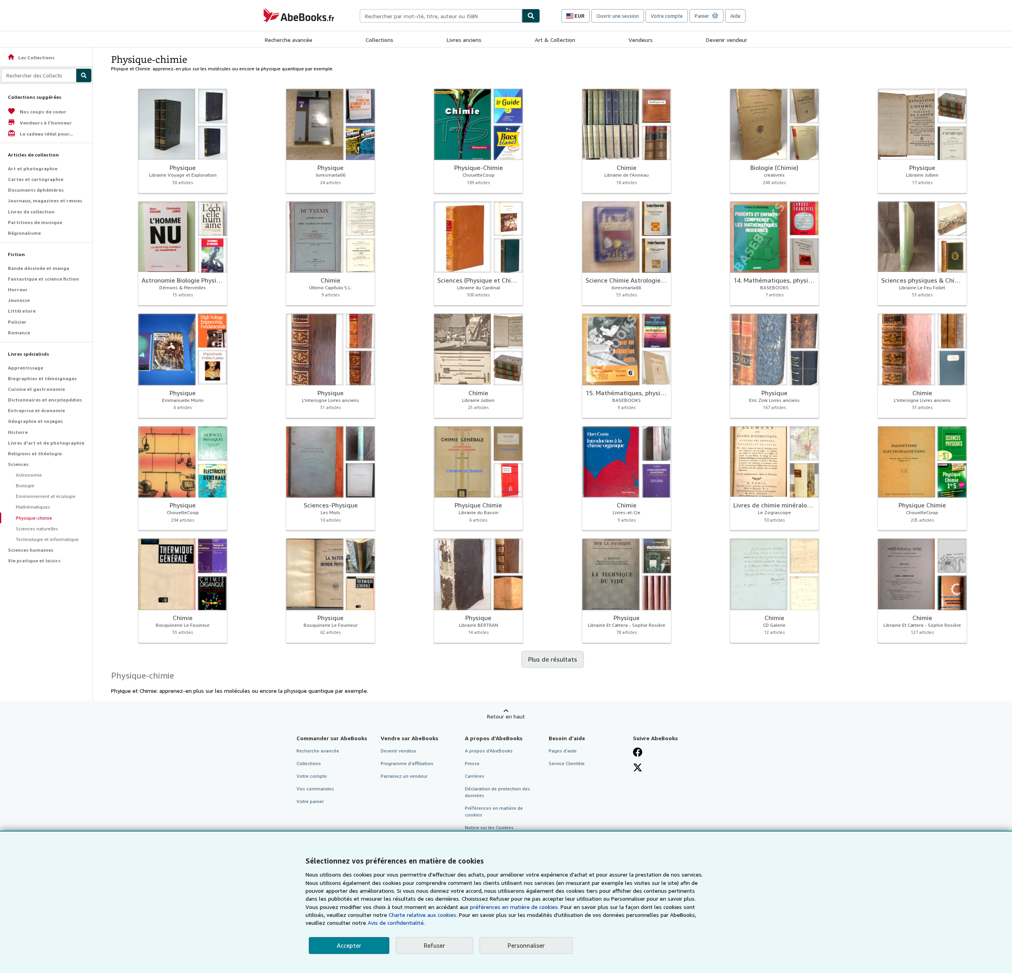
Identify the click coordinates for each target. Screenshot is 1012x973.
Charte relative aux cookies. (424, 914)
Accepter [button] (349, 945)
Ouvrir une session (618, 16)
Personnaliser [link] (526, 945)
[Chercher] (531, 16)
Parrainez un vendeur (404, 776)
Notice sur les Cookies (489, 827)
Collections (379, 39)
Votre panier (310, 801)
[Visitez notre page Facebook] (637, 752)
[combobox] (441, 16)
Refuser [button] (434, 945)
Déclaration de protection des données (497, 792)
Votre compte (667, 16)
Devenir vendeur (726, 39)
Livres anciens (464, 39)
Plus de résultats (552, 659)
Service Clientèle (567, 763)
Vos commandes (315, 789)
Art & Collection (555, 39)
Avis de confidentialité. (396, 922)
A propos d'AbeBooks (489, 751)
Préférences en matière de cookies (494, 811)
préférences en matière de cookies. (514, 906)
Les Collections (31, 57)
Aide (735, 16)
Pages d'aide (563, 751)
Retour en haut (506, 716)
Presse (472, 763)
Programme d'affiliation (407, 763)
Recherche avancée (288, 39)
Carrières (474, 776)
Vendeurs (641, 39)
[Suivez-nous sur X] (637, 767)
